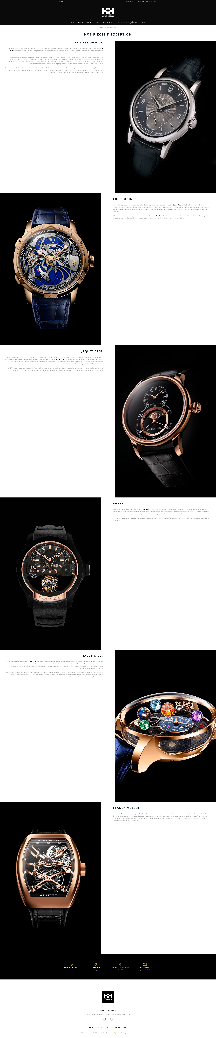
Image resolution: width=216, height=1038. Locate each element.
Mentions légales (113, 1033)
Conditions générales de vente (127, 1033)
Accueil (101, 27)
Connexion (129, 1)
